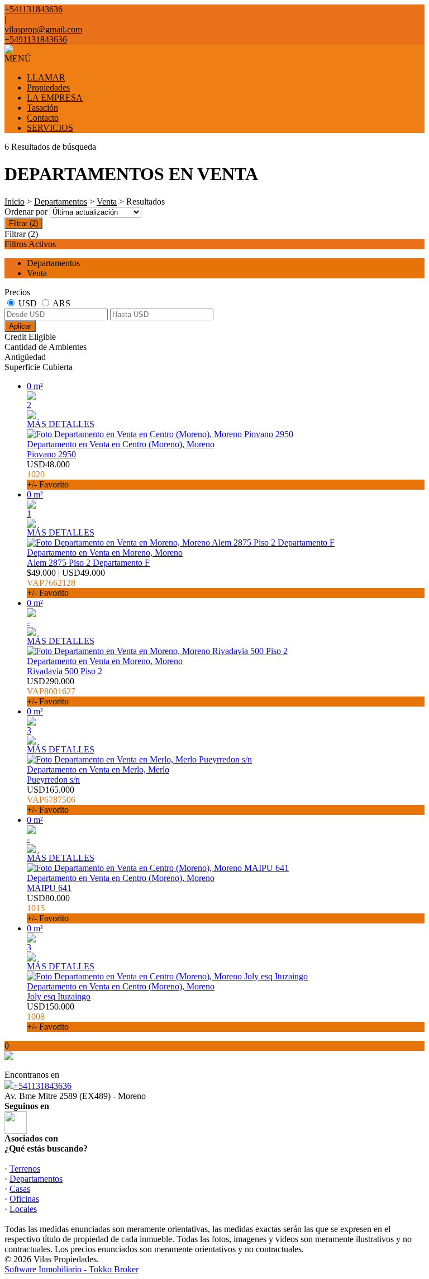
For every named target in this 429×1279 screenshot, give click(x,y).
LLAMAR (46, 77)
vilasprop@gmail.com (43, 29)
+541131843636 (42, 1086)
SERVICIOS (50, 127)
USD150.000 (50, 1016)
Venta (107, 201)
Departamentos (60, 201)
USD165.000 (51, 799)
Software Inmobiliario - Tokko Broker (71, 1269)
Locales (23, 1209)
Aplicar (20, 326)
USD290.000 (51, 691)
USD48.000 (48, 474)
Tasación (42, 107)
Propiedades (48, 87)
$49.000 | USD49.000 (66, 583)
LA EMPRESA (55, 97)
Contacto (43, 117)
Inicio (14, 201)
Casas (19, 1188)
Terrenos (24, 1168)
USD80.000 (48, 908)
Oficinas (24, 1199)
